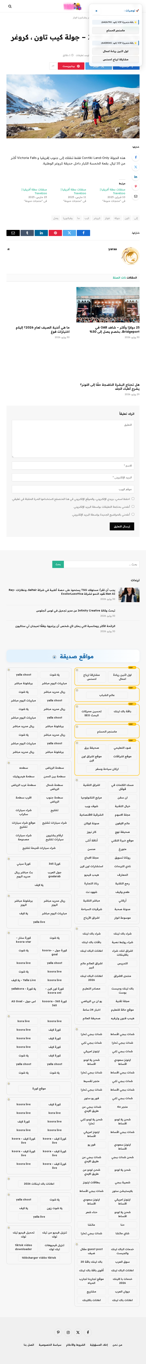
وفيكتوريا (68, 218)
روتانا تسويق (122, 857)
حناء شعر (91, 1212)
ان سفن (122, 797)
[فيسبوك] (136, 157)
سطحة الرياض (54, 767)
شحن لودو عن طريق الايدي (91, 1171)
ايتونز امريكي (91, 1051)
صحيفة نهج (122, 832)
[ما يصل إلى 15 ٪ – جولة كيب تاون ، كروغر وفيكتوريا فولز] (73, 106)
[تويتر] (136, 167)
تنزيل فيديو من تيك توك (54, 1234)
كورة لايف (54, 1029)
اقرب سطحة (24, 797)
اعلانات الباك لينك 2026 (91, 978)
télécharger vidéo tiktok (39, 1257)
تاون (127, 218)
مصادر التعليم (91, 988)
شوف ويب (91, 806)
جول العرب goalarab (54, 874)
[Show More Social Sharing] (53, 66)
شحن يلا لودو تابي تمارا (91, 1121)
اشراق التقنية (91, 785)
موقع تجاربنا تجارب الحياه (91, 1281)
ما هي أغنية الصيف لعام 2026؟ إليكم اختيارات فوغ (43, 329)
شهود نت (91, 892)
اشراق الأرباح (91, 917)
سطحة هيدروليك (23, 776)
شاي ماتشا (122, 1233)
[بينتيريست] (136, 186)
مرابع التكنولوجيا (91, 797)
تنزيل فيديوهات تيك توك (54, 1247)
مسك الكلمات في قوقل (122, 787)
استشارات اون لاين (91, 866)
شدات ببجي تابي (91, 1042)
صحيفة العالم (91, 1018)
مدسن (91, 849)
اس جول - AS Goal (23, 1001)
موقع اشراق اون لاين (91, 758)
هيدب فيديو (91, 875)
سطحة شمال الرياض (54, 787)
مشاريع (91, 1291)
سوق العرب (122, 1261)
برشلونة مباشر (23, 683)
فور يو (91, 1144)
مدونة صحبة (122, 909)
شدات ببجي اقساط (122, 1034)
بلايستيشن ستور (122, 1191)
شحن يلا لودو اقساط (91, 1062)
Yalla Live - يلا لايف (23, 980)
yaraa (112, 249)
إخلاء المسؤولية (99, 1344)
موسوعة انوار (122, 917)
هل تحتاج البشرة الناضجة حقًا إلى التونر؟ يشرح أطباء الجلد (110, 387)
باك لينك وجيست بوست (122, 990)
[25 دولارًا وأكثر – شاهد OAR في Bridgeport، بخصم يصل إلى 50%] (108, 305)
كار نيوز (91, 832)
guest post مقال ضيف (91, 1251)
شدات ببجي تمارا (91, 1034)
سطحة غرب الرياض (23, 785)
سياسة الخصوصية (50, 1344)
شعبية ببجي (122, 1182)
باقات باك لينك (91, 942)
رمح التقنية (122, 883)
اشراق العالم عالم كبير (91, 965)
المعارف (122, 875)
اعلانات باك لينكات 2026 (39, 1183)
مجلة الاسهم (122, 814)
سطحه (23, 767)
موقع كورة (39, 1088)
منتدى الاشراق (122, 976)
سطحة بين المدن (54, 776)
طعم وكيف (122, 892)
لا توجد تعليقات (83, 55)
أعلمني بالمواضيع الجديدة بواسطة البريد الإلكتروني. (101, 514)
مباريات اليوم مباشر (54, 683)
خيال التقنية (122, 806)
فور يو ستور (91, 1098)
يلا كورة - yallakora (23, 988)
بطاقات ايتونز (91, 1182)
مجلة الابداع (91, 857)
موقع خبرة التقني (122, 840)
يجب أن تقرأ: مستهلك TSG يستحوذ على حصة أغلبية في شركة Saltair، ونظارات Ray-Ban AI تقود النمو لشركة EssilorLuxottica (62, 591)
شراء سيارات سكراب (24, 812)
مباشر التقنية (91, 900)
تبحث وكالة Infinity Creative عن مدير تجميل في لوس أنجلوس (75, 610)
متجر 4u (122, 1107)
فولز (107, 218)
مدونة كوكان (91, 823)
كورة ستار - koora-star (23, 939)
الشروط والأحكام (75, 1344)
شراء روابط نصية (122, 942)
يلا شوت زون (54, 1208)
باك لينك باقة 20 (91, 1261)
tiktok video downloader (23, 1247)
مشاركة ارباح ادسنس (91, 677)
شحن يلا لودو (122, 1169)
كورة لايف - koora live (54, 1140)
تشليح (54, 810)
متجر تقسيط (91, 1081)
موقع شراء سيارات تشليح (23, 824)
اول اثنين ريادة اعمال (122, 677)
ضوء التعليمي (122, 747)
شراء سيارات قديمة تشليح (39, 848)
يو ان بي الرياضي (91, 1001)
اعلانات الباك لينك (91, 950)
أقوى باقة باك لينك (91, 1270)
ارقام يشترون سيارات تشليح (54, 837)
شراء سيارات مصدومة (24, 837)
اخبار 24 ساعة (91, 1009)
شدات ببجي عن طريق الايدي (91, 1109)
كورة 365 (54, 863)
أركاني (122, 900)
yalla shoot (23, 674)
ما (78, 218)
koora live (24, 963)
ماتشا (91, 1224)
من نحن (117, 1344)
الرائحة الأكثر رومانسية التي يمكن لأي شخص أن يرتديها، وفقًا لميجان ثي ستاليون (65, 626)
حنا (123, 1224)
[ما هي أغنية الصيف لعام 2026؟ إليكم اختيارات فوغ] (38, 305)
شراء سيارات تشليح (54, 822)
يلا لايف (39, 885)
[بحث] (10, 6)
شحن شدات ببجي (122, 1157)
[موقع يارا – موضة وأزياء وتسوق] (73, 6)
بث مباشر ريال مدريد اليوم (23, 874)
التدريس (122, 963)
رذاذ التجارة (91, 883)
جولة (117, 218)
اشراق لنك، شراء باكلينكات (122, 952)
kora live (23, 1021)
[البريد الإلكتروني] (136, 196)
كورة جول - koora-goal (54, 952)
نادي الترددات (122, 866)
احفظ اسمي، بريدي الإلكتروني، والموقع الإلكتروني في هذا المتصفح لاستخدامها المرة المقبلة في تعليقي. (71, 499)
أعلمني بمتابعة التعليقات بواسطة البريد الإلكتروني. (101, 506)
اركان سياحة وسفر (107, 769)
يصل (55, 218)
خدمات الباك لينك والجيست (122, 1251)
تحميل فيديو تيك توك (23, 1234)
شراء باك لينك (122, 933)
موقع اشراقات (122, 756)
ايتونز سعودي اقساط (122, 1062)
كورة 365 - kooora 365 (54, 1003)
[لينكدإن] (136, 176)
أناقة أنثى (91, 840)
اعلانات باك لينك (122, 1300)
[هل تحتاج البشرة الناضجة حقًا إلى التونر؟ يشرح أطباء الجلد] (108, 362)
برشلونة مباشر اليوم (23, 902)
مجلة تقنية (122, 1001)
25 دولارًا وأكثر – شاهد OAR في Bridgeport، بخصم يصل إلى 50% (115, 329)
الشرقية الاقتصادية (91, 814)
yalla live (39, 922)
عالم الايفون (122, 823)
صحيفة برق (91, 747)
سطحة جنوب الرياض (54, 799)
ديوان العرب (122, 1291)
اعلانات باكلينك (91, 1300)
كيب (87, 218)
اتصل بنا (29, 1344)
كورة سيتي (23, 863)
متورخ (122, 849)
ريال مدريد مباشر (54, 692)
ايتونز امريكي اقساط (91, 1134)
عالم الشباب (107, 695)
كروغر (97, 218)
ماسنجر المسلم (107, 731)
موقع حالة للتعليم (122, 1009)
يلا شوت (55, 674)
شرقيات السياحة (91, 909)
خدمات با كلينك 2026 (122, 1281)
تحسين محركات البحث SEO (92, 713)
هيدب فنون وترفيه (122, 1018)
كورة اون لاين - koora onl (54, 990)
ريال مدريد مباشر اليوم (54, 902)
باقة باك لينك (122, 711)
